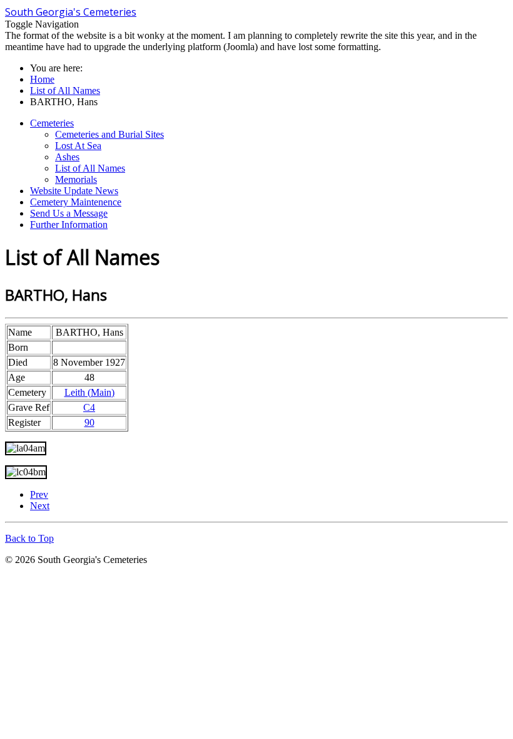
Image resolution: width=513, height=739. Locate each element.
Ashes (67, 157)
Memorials (76, 179)
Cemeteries (52, 123)
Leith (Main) (89, 392)
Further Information (69, 224)
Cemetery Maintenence (75, 202)
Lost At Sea (78, 145)
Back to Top (29, 538)
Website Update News (74, 190)
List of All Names (90, 168)
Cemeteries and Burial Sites (109, 134)
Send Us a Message (69, 213)
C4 (89, 407)
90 (89, 422)
